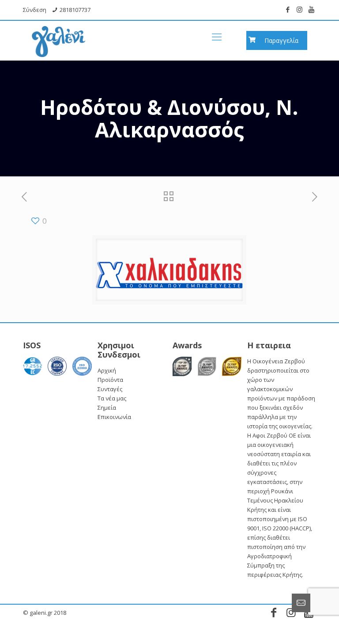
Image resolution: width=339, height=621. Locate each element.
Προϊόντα (110, 380)
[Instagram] (299, 9)
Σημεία (107, 407)
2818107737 (75, 10)
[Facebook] (287, 9)
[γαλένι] (58, 36)
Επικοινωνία (114, 417)
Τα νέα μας (112, 398)
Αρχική (107, 370)
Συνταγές (110, 389)
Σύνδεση (34, 10)
